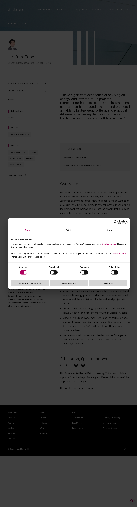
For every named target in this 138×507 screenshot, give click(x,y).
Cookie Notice (109, 244)
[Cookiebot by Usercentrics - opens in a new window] (116, 222)
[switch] (54, 272)
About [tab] (109, 230)
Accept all (108, 283)
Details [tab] (69, 230)
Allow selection (69, 283)
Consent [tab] (29, 230)
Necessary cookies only (29, 283)
